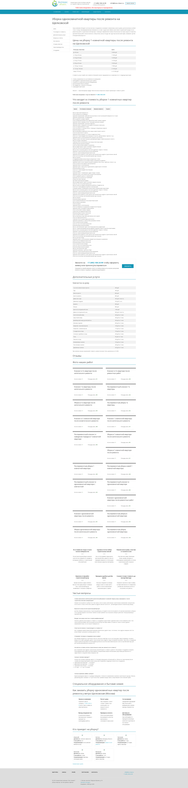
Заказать (127, 266)
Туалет (108, 109)
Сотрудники (56, 50)
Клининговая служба (78, 764)
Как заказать (56, 41)
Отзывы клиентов (57, 44)
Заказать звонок (130, 3)
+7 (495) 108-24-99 (100, 94)
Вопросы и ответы (58, 38)
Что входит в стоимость (59, 32)
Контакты (94, 772)
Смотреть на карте (85, 782)
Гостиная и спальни (85, 109)
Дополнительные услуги (59, 35)
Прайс (73, 772)
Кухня (75, 109)
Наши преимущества (58, 47)
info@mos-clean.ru (129, 772)
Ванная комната (98, 109)
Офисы (64, 772)
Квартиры (55, 772)
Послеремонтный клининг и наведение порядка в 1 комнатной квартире (87, 436)
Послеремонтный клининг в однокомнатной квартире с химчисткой (85, 484)
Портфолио (85, 772)
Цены (54, 28)
